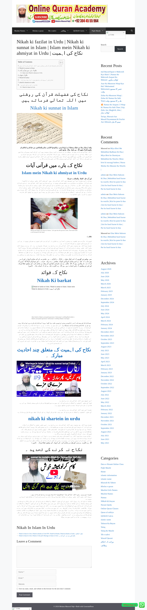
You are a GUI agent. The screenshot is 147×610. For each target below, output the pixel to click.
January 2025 (106, 295)
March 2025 (106, 287)
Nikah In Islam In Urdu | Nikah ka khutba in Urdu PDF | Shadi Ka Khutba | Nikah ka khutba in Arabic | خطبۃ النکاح (51, 534)
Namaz (103, 497)
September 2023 (107, 343)
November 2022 (107, 380)
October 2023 (106, 339)
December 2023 (107, 332)
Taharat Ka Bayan (108, 523)
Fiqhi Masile (96, 31)
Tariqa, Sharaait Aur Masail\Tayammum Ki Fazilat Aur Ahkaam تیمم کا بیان (113, 119)
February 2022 (107, 409)
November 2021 (107, 421)
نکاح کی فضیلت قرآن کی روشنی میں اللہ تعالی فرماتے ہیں (40, 66)
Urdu (112, 35)
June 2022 (105, 399)
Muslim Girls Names (109, 490)
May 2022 (105, 402)
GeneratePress (88, 606)
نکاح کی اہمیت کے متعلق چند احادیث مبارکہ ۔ (36, 80)
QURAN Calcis (78, 31)
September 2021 (107, 428)
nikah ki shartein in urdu (27, 82)
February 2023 (107, 369)
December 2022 (107, 376)
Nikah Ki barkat (24, 77)
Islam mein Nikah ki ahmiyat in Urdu (32, 73)
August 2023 (106, 347)
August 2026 (106, 269)
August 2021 (106, 432)
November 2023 (107, 336)
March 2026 (106, 284)
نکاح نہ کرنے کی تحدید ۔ (28, 85)
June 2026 (105, 276)
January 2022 (106, 413)
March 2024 (106, 321)
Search (103, 45)
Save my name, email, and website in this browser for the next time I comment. (45, 589)
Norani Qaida (106, 505)
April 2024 (105, 317)
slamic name (106, 520)
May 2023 (105, 358)
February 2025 (107, 291)
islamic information (109, 475)
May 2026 (105, 280)
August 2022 (106, 391)
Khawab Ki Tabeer (108, 483)
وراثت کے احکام (107, 542)
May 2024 (105, 313)
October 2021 (106, 424)
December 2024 (107, 299)
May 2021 (105, 443)
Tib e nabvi (52, 31)
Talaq (103, 527)
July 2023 (105, 350)
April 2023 (105, 362)
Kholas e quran (38, 31)
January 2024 (106, 328)
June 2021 (105, 439)
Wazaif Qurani (107, 538)
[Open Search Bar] (132, 30)
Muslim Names (19, 31)
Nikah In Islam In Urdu (29, 87)
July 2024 (105, 306)
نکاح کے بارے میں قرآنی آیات (28, 70)
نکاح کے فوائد (23, 75)
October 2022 (106, 384)
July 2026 (105, 273)
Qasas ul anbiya (107, 512)
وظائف (63, 31)
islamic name (106, 479)
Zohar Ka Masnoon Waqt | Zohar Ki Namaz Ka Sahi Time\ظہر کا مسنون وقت (111, 98)
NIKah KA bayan (108, 501)
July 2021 (105, 436)
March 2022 (106, 406)
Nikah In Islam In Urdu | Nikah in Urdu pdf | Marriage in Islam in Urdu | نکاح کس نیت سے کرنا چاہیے (47, 536)
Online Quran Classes (109, 508)
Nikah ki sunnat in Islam (27, 68)
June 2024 (105, 310)
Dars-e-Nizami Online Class (112, 464)
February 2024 (107, 325)
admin (103, 175)
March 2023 (106, 365)
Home (103, 472)
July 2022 (105, 395)
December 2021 (107, 417)
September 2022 (107, 387)
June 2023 (105, 354)
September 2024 (107, 302)
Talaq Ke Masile (107, 531)
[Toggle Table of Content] (59, 62)
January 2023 (106, 372)
